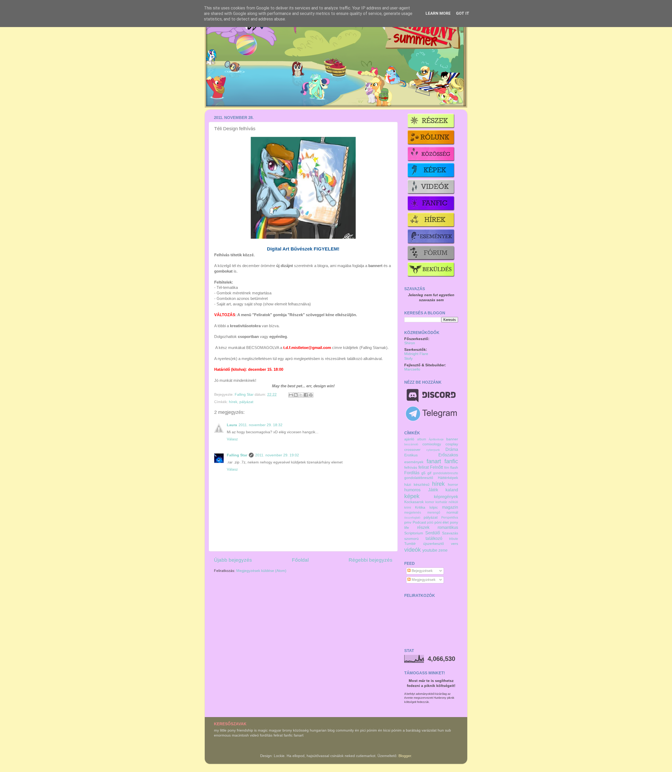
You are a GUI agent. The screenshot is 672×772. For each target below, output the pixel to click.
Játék (433, 489)
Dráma (451, 449)
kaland (451, 489)
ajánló (409, 439)
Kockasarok (414, 502)
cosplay (451, 444)
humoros (412, 489)
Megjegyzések (423, 580)
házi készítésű (416, 485)
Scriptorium (413, 533)
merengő (433, 512)
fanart (434, 461)
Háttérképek (448, 478)
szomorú (411, 539)
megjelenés (412, 512)
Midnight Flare (416, 354)
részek (423, 527)
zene (443, 550)
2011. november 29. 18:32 (260, 425)
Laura (232, 425)
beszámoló (411, 444)
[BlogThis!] (295, 395)
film (446, 468)
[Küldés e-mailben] (290, 395)
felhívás (410, 468)
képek (411, 496)
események (413, 462)
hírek (233, 402)
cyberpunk (433, 449)
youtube (429, 550)
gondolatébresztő (418, 478)
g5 (423, 473)
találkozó (434, 538)
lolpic (433, 507)
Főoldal (300, 560)
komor (429, 502)
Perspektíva (449, 517)
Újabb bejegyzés (233, 560)
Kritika (420, 507)
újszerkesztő (433, 544)
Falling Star (245, 395)
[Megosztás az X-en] (300, 395)
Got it (462, 13)
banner (452, 439)
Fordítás (411, 472)
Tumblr (410, 544)
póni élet (441, 522)
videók (412, 549)
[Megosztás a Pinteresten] (310, 395)
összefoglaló (412, 517)
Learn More (438, 13)
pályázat (246, 402)
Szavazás (450, 533)
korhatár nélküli (446, 502)
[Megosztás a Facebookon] (305, 395)
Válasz (232, 439)
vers (454, 544)
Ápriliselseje (436, 439)
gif (429, 473)
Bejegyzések (422, 571)
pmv (407, 522)
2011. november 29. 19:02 (277, 455)
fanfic (451, 461)
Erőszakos (448, 454)
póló (430, 522)
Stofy (408, 359)
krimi (407, 507)
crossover (412, 450)
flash (454, 468)
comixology (431, 444)
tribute (453, 539)
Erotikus (411, 455)
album (421, 439)
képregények (446, 496)
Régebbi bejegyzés (370, 560)
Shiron (409, 343)
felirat (423, 467)
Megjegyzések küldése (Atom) (261, 571)
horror (453, 485)
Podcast (419, 522)
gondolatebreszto (445, 473)
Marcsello (412, 369)
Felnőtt (436, 467)
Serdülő (432, 532)
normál (452, 512)
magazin (450, 507)
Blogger (404, 756)
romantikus (448, 527)
